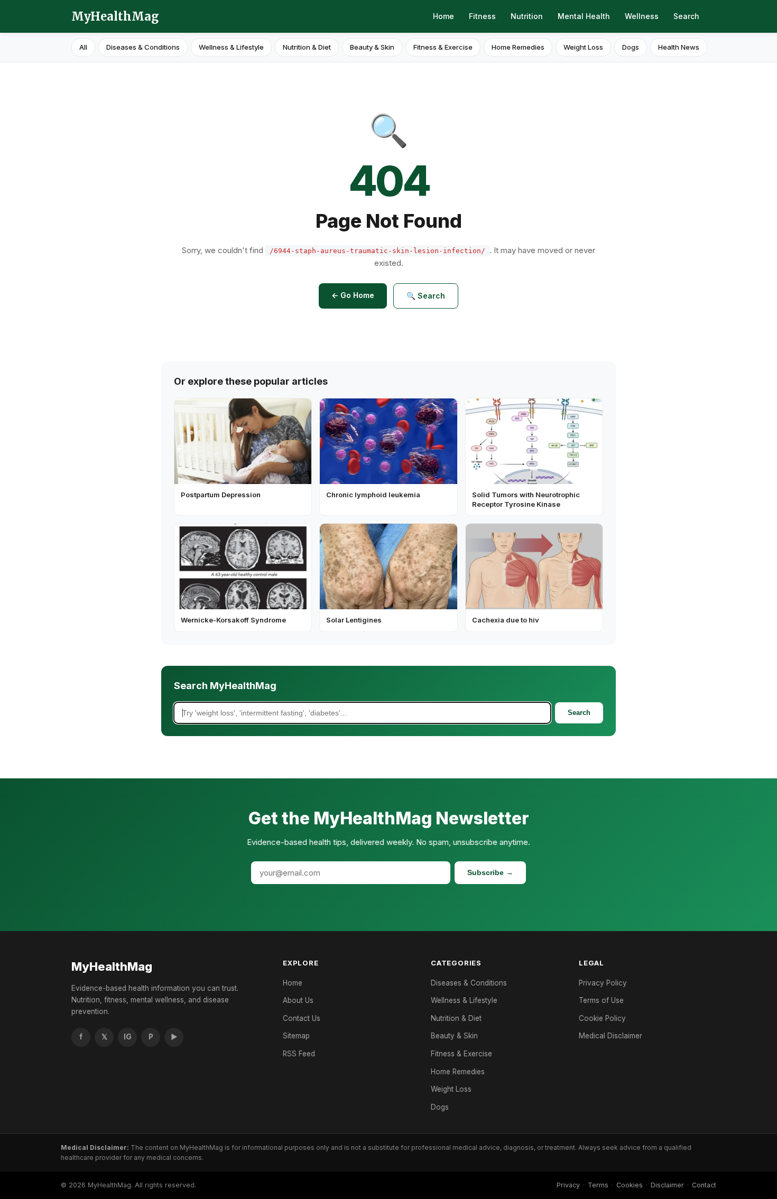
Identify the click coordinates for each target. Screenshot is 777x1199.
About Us (298, 1000)
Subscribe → (490, 872)
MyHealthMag (115, 16)
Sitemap (296, 1035)
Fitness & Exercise (443, 47)
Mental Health (584, 16)
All (83, 47)
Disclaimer (667, 1185)
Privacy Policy (603, 983)
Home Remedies (518, 47)
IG (128, 1037)
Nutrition (527, 16)
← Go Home (352, 295)
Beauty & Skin (372, 47)
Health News (678, 47)
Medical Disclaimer (610, 1035)
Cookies (629, 1185)
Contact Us (301, 1018)
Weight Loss (583, 47)
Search (686, 16)
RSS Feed (299, 1053)
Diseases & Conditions (143, 47)
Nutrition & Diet (307, 47)
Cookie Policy (602, 1018)
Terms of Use (601, 1000)
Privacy (568, 1185)
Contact (704, 1185)
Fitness (482, 16)
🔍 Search (425, 295)
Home (443, 16)
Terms (598, 1185)
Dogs (630, 47)
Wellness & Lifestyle (231, 47)
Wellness (642, 16)
